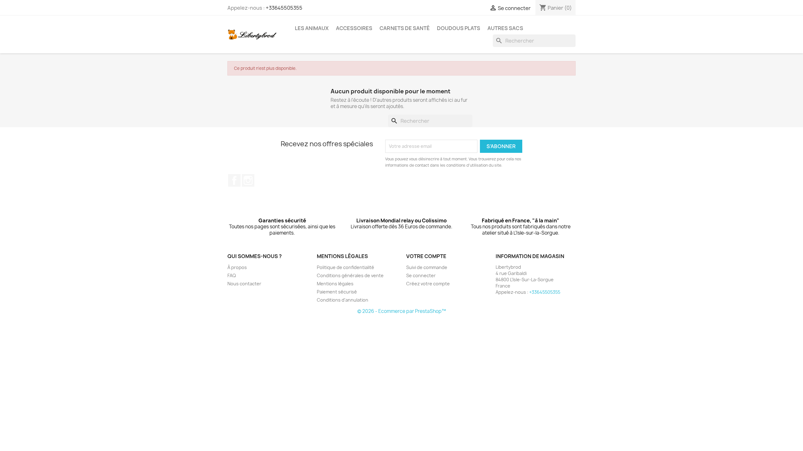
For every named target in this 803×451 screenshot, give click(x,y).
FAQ (231, 275)
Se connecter (421, 275)
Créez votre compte (428, 284)
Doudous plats (458, 28)
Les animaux (312, 28)
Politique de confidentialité (345, 267)
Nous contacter (244, 284)
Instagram (248, 180)
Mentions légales (335, 284)
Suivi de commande (426, 267)
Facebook (234, 180)
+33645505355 (284, 7)
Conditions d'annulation (342, 300)
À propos (237, 267)
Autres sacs (505, 28)
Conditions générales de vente (350, 275)
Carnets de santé (405, 28)
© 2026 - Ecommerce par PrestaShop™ (401, 311)
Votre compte (426, 256)
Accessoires (354, 28)
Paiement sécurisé (337, 292)
